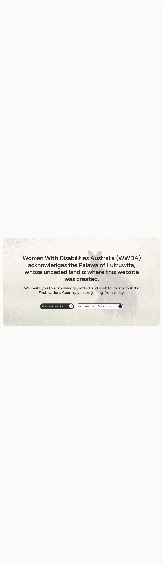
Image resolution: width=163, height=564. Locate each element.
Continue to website (52, 306)
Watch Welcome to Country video (95, 306)
